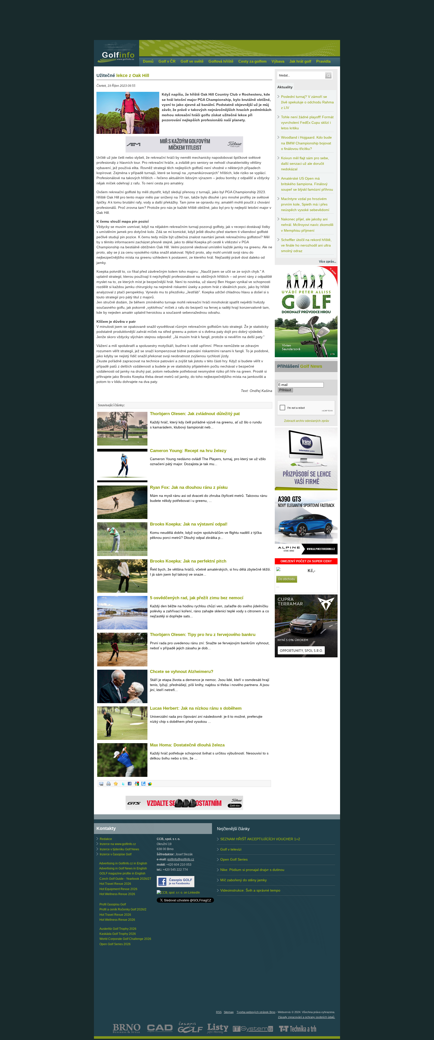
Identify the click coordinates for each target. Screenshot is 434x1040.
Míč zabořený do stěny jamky (243, 880)
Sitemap (229, 1012)
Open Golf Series (234, 859)
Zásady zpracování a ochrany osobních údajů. (306, 1017)
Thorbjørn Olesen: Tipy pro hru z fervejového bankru (202, 634)
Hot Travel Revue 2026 (115, 884)
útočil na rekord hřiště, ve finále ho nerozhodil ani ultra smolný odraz (306, 245)
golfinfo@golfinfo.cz (180, 859)
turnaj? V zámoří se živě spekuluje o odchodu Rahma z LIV (307, 102)
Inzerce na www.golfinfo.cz (118, 844)
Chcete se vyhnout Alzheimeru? (181, 671)
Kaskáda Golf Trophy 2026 (117, 934)
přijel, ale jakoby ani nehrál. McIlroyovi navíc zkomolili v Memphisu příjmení (307, 224)
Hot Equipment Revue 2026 (118, 889)
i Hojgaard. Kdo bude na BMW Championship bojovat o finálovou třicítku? (306, 143)
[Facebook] (129, 786)
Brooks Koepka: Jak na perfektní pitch (188, 561)
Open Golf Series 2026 (115, 944)
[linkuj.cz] (143, 786)
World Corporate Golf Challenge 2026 (125, 939)
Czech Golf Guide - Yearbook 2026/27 (125, 879)
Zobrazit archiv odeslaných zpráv (306, 421)
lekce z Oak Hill (122, 75)
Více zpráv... (327, 261)
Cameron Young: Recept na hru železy (188, 450)
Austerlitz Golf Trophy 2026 (117, 929)
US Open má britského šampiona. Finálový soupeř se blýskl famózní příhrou (307, 184)
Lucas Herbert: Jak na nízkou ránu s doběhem (196, 708)
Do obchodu (286, 579)
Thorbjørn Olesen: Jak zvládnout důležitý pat (195, 413)
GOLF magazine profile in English (122, 873)
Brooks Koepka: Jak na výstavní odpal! (189, 524)
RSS (219, 1012)
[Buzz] (150, 786)
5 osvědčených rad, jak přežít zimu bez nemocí (196, 597)
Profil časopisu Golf (112, 904)
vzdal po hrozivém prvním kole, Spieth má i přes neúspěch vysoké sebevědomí (305, 204)
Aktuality (285, 87)
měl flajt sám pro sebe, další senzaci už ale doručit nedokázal (305, 163)
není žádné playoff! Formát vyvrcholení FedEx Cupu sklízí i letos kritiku (307, 122)
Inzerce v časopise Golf (115, 854)
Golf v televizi (230, 849)
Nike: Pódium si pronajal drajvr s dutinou (252, 870)
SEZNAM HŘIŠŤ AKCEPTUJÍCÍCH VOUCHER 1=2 (260, 839)
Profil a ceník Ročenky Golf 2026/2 (122, 909)
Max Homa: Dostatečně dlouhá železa (187, 745)
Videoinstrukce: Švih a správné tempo (250, 890)
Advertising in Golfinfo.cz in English (123, 863)
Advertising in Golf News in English (123, 868)
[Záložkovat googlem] (137, 786)
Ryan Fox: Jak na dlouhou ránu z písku (189, 487)
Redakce (106, 839)
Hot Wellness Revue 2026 (117, 894)
